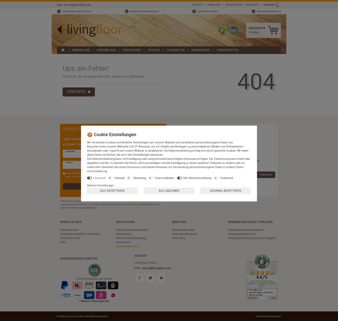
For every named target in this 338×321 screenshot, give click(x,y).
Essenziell (99, 178)
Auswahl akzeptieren (225, 190)
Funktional (226, 178)
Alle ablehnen (169, 190)
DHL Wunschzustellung (197, 178)
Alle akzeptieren (112, 190)
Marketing (140, 178)
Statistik (119, 178)
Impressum (134, 167)
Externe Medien (164, 178)
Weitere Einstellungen (100, 185)
